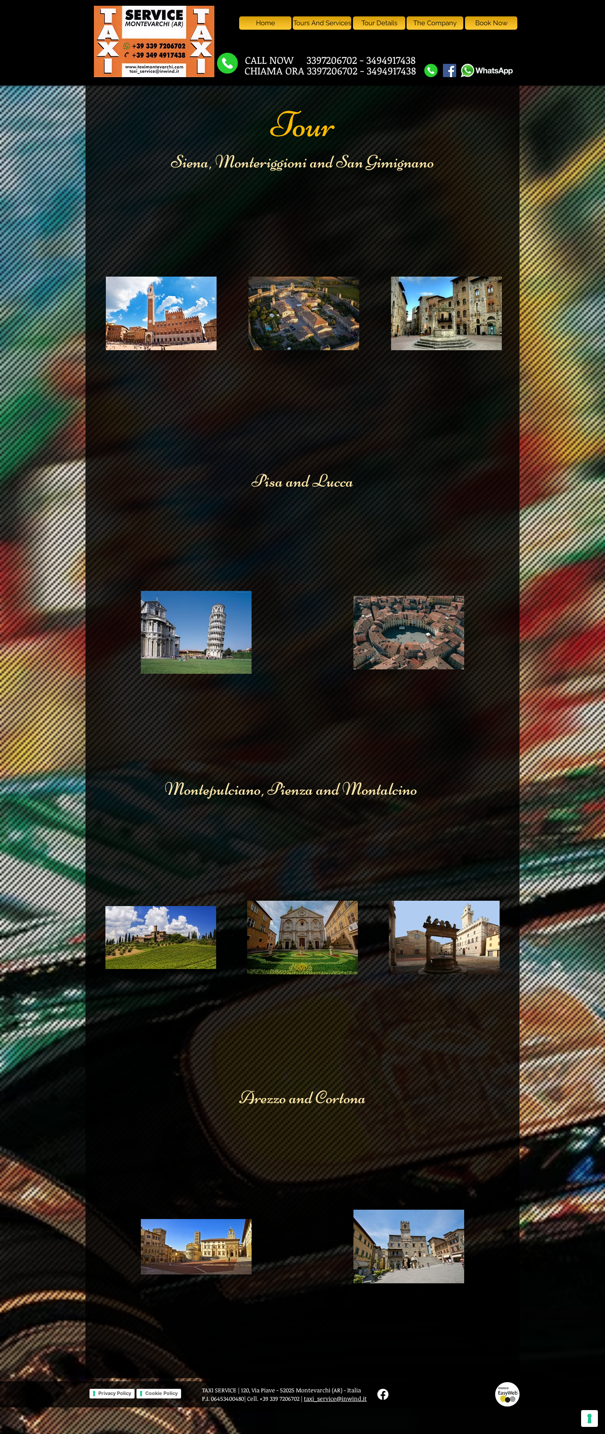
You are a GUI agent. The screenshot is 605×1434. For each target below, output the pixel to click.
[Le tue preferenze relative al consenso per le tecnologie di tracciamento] (589, 1418)
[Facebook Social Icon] (449, 70)
